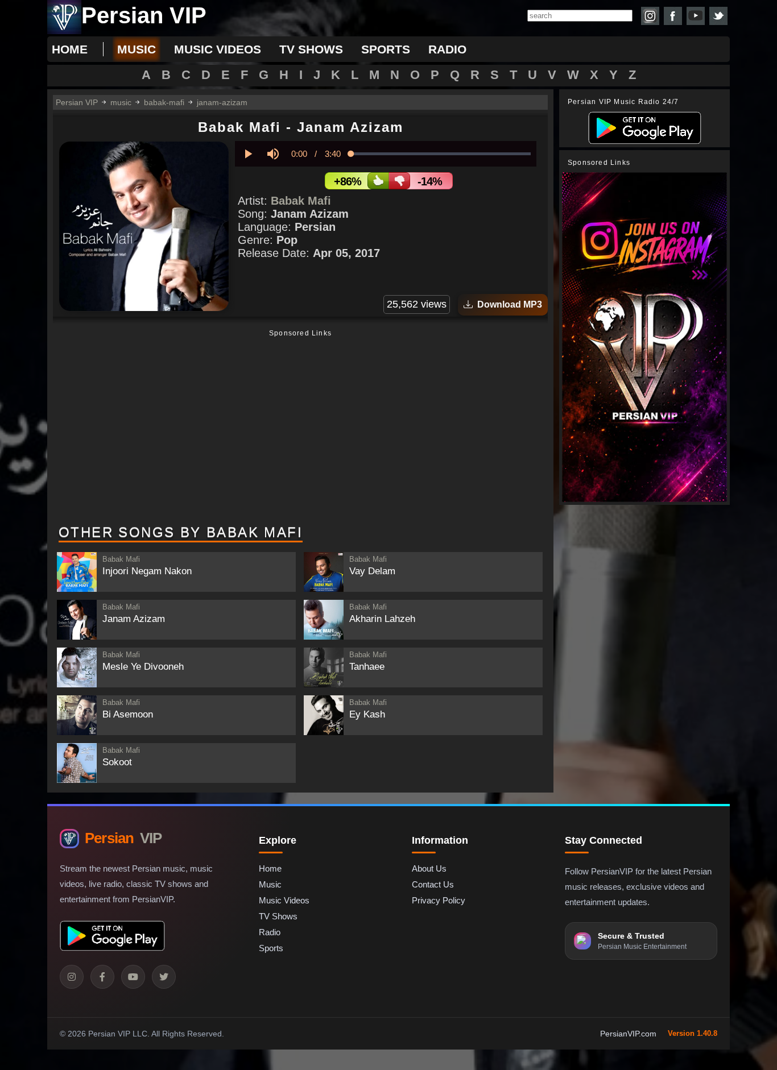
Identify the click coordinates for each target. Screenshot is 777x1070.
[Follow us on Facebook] (673, 16)
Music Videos (284, 900)
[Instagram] (72, 977)
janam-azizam (222, 102)
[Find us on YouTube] (696, 16)
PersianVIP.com (628, 1033)
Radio (269, 932)
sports (385, 49)
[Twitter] (164, 977)
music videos (217, 49)
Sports (271, 948)
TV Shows (278, 916)
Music (270, 884)
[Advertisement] (300, 428)
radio (447, 49)
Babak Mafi (301, 200)
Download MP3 (507, 304)
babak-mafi (164, 102)
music (136, 49)
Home (70, 49)
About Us (429, 868)
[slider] (441, 153)
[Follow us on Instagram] (650, 16)
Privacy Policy (438, 900)
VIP (123, 838)
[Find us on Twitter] (718, 16)
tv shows (311, 49)
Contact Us (433, 884)
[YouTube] (133, 977)
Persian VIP (77, 102)
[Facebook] (102, 977)
